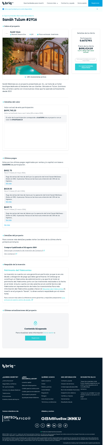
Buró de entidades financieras (70, 390)
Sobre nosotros (46, 381)
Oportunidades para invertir (34, 3)
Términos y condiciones (48, 402)
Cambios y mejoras (67, 396)
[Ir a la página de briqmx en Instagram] (60, 427)
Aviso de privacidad (47, 399)
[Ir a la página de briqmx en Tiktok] (65, 425)
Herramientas (65, 399)
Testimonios (6, 393)
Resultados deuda (66, 402)
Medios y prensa (46, 387)
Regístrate (95, 3)
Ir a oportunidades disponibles (86, 67)
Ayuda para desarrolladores (30, 397)
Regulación (45, 393)
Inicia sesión (82, 3)
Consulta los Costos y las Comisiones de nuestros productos (81, 443)
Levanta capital (26, 382)
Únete (43, 384)
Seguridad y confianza (9, 384)
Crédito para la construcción (30, 388)
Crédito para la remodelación (31, 391)
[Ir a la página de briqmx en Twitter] (43, 427)
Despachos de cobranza (68, 393)
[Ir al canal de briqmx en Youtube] (48, 427)
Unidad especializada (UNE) (69, 387)
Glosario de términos (67, 384)
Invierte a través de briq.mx (10, 399)
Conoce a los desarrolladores (11, 390)
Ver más (9, 183)
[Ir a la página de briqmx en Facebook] (37, 427)
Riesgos (43, 396)
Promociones (6, 396)
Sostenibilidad (45, 390)
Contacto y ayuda (67, 3)
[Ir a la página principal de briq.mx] (8, 3)
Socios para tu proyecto (29, 394)
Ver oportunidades (8, 387)
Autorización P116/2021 (47, 435)
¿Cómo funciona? (7, 381)
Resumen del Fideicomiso (53, 289)
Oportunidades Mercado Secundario (19, 16)
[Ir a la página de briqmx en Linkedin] (54, 427)
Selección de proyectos (29, 385)
